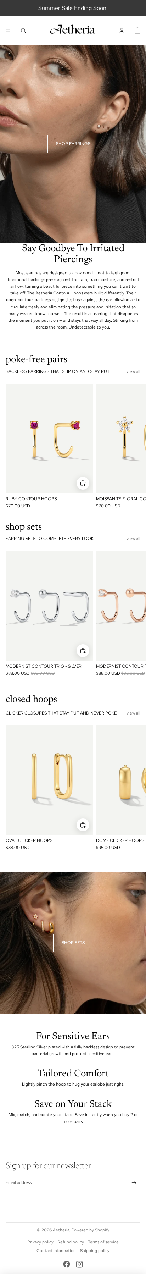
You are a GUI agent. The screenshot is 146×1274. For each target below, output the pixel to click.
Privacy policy (40, 1242)
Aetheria (61, 1230)
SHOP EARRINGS (73, 144)
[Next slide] (132, 446)
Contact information (56, 1250)
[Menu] (8, 30)
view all (133, 371)
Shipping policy (95, 1250)
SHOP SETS (73, 942)
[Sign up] (134, 1183)
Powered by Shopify (91, 1230)
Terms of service (103, 1242)
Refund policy (70, 1242)
